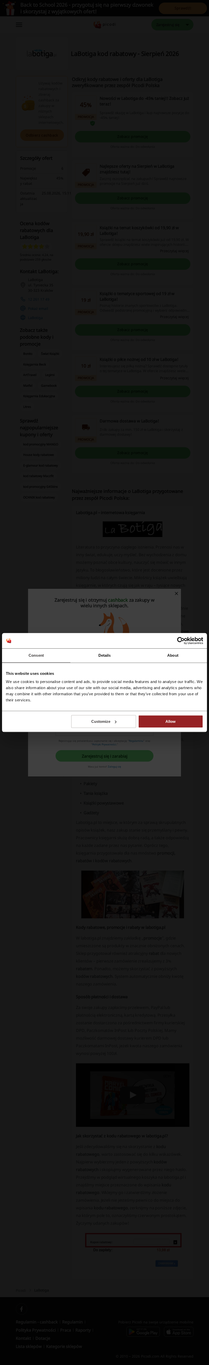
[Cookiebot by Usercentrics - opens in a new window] (181, 640)
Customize (100, 721)
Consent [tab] (36, 655)
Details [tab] (104, 655)
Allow (170, 721)
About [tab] (172, 655)
